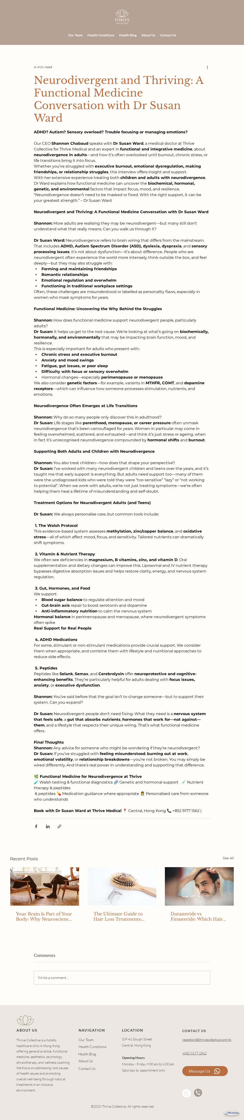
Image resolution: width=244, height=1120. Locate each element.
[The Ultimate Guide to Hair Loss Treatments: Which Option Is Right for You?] (122, 886)
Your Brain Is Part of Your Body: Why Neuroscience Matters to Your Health (44, 916)
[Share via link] (59, 826)
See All (228, 858)
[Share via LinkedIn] (48, 826)
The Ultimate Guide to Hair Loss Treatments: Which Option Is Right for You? (122, 916)
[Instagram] (186, 1093)
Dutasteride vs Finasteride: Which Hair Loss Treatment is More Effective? (197, 916)
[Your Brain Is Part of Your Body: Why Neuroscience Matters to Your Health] (44, 886)
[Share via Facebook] (36, 826)
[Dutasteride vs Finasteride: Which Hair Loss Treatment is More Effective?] (199, 886)
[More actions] (207, 67)
